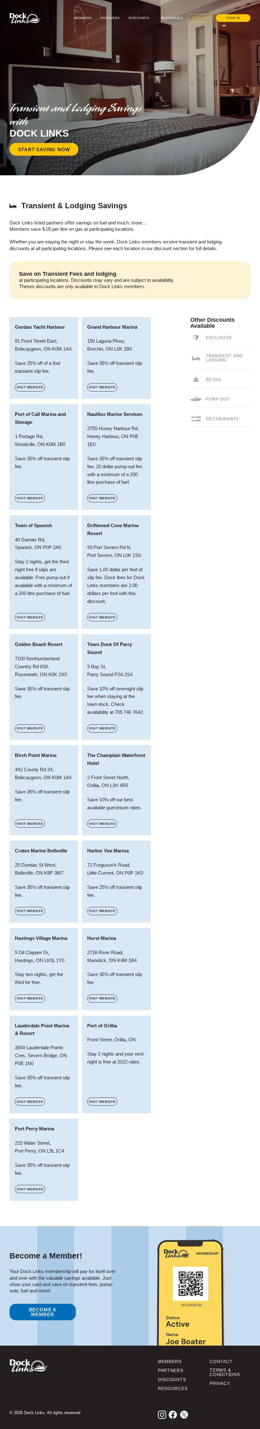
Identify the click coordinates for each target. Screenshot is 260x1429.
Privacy (220, 1383)
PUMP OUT (218, 400)
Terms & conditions (225, 1372)
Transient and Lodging (224, 358)
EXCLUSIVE (219, 338)
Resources (172, 18)
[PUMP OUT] (196, 399)
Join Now (200, 18)
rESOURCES (172, 1389)
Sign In (233, 18)
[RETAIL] (196, 379)
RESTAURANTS (222, 419)
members (170, 1362)
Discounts (139, 18)
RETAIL (214, 380)
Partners (110, 18)
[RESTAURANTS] (196, 418)
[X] (184, 1414)
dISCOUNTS (172, 1380)
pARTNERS (170, 1370)
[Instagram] (162, 1415)
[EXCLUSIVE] (196, 337)
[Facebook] (173, 1415)
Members (83, 18)
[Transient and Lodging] (196, 358)
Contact (221, 1362)
